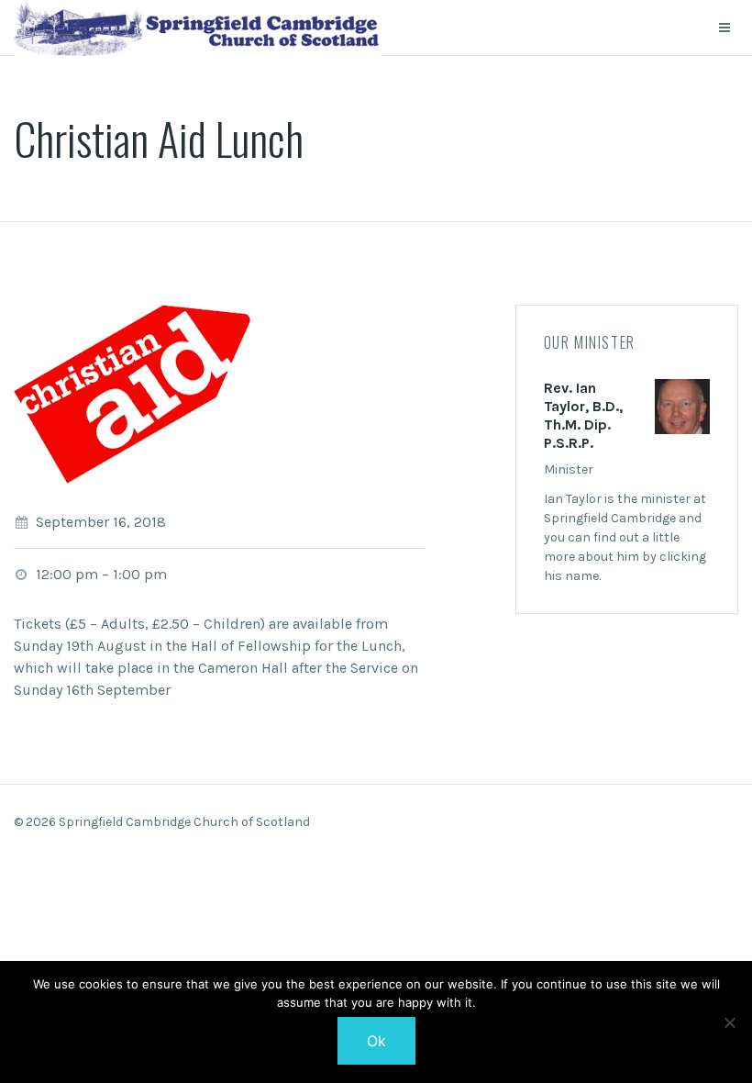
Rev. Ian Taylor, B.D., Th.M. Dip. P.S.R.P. (583, 415)
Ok (376, 1041)
